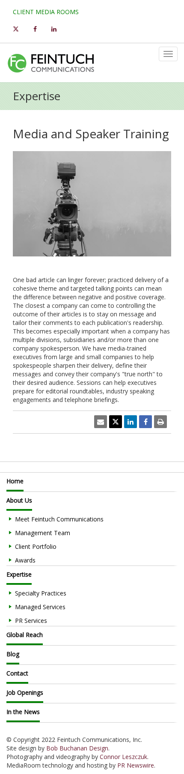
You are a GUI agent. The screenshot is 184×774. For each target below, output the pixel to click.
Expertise (19, 574)
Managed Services (40, 607)
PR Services (31, 620)
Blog (12, 654)
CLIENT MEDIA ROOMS (46, 12)
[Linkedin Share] (130, 421)
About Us (19, 500)
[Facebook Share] (145, 421)
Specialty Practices (40, 593)
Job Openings (24, 692)
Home (15, 481)
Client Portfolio (35, 546)
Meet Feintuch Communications (59, 519)
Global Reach (24, 635)
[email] (100, 421)
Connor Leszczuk (123, 757)
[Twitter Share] (115, 421)
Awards (25, 560)
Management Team (42, 533)
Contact (17, 673)
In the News (23, 712)
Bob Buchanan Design (77, 748)
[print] (160, 421)
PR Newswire (135, 765)
